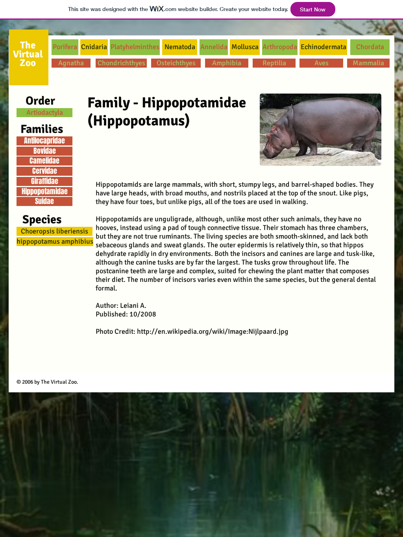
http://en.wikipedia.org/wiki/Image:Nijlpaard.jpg (212, 331)
